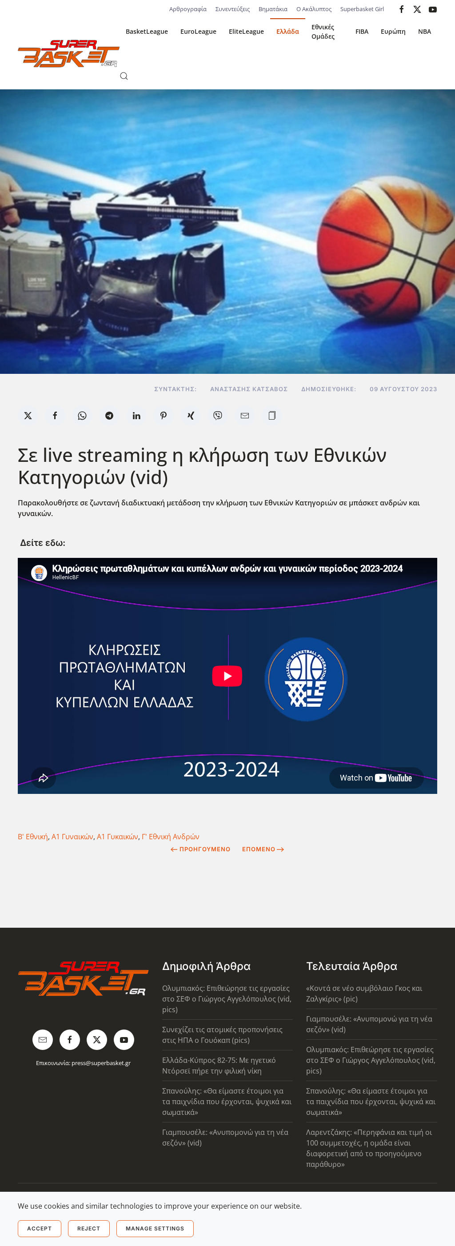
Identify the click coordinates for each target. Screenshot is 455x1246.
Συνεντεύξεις (233, 9)
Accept (39, 1228)
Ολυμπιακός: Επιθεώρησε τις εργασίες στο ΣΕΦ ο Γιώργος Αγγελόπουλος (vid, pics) (226, 998)
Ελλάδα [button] (287, 31)
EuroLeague (198, 31)
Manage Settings (155, 1228)
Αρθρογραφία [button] (188, 9)
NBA (424, 31)
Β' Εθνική (33, 836)
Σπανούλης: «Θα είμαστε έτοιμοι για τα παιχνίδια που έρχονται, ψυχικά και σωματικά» (226, 1101)
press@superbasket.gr (101, 1063)
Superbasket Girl (362, 9)
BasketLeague (147, 31)
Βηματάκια (273, 9)
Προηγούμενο (205, 849)
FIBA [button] (361, 31)
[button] (124, 76)
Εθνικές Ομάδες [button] (323, 31)
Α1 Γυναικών (72, 836)
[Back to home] (69, 53)
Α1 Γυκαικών (117, 836)
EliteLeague (246, 31)
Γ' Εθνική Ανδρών (171, 836)
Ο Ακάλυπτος (313, 9)
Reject (88, 1228)
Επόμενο (258, 849)
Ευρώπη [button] (393, 31)
